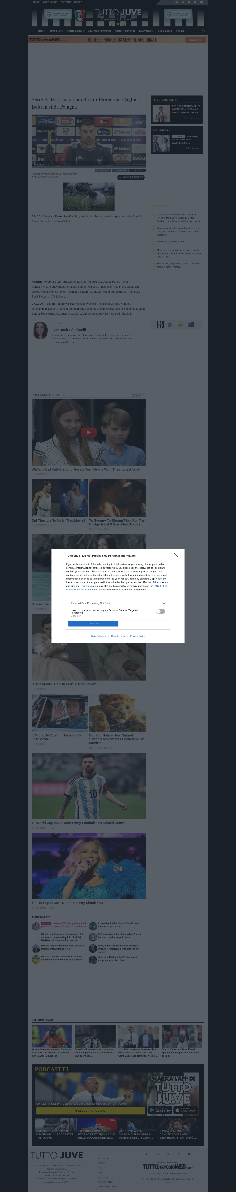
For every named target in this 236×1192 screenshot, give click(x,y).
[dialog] (118, 596)
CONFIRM (93, 623)
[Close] (177, 556)
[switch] (160, 611)
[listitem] (118, 603)
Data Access (118, 636)
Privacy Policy (137, 636)
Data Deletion (98, 636)
